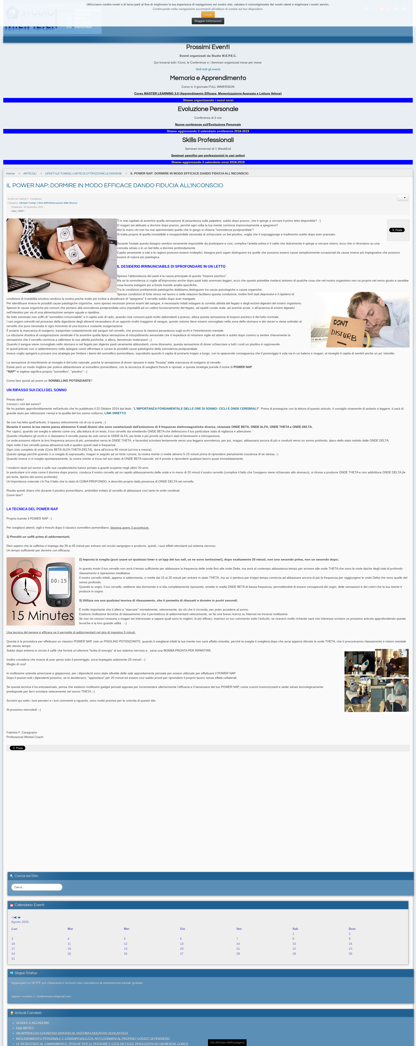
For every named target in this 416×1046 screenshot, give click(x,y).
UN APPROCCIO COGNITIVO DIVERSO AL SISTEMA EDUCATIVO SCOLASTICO (72, 1033)
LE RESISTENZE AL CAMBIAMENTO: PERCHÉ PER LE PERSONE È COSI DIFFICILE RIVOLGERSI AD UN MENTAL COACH (102, 1044)
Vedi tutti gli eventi (208, 69)
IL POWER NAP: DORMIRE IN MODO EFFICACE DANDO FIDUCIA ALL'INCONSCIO (114, 185)
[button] (402, 197)
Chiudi (208, 14)
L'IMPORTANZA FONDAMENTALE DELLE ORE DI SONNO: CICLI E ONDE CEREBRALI (196, 408)
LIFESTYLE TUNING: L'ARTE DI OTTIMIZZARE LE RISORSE (83, 173)
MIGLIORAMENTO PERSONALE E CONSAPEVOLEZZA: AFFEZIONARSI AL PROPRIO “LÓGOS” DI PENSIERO (93, 1038)
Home (10, 173)
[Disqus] (208, 808)
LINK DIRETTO (115, 413)
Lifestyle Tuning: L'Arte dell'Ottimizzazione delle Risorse (48, 203)
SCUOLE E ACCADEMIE (33, 1023)
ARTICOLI (29, 173)
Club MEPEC (25, 1028)
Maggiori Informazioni (208, 21)
